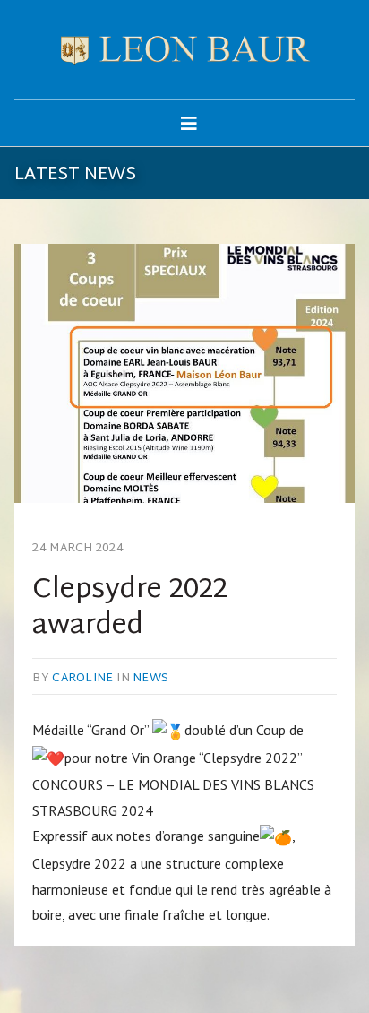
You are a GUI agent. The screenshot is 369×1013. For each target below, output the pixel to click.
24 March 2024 (77, 548)
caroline (82, 678)
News (150, 678)
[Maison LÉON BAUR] (184, 49)
